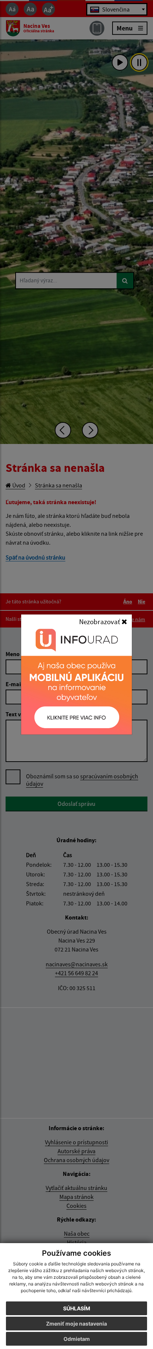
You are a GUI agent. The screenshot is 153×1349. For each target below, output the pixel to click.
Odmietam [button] (77, 1339)
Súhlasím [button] (76, 1308)
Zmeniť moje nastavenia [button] (76, 1323)
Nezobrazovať (100, 621)
